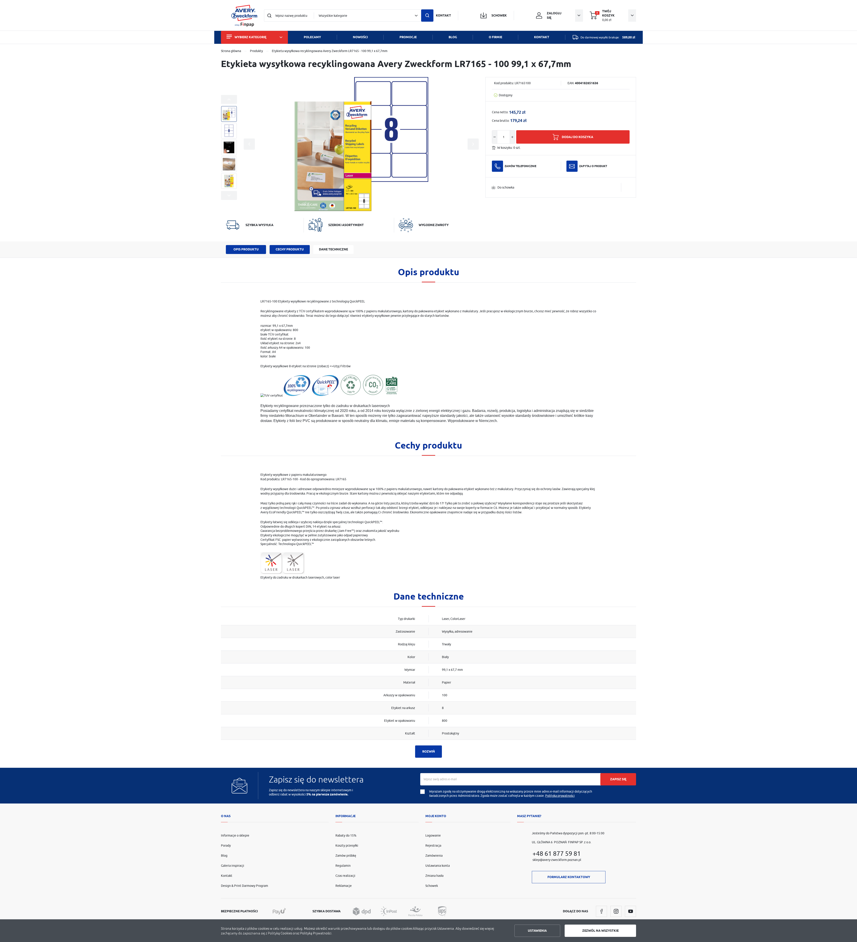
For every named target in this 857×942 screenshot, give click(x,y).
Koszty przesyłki (346, 845)
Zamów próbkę (345, 855)
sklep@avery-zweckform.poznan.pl (557, 860)
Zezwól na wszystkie (600, 930)
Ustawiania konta (437, 865)
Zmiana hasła (434, 875)
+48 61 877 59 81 (557, 853)
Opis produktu (246, 249)
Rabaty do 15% (345, 835)
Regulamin (343, 865)
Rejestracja (433, 845)
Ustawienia (537, 930)
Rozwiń (428, 751)
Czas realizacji (345, 875)
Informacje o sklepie (235, 835)
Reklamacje (343, 885)
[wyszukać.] (427, 15)
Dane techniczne (333, 249)
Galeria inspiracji (232, 865)
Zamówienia (434, 855)
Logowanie (433, 835)
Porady (226, 845)
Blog (224, 855)
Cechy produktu (290, 249)
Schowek (431, 885)
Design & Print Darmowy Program (244, 885)
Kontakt (226, 875)
